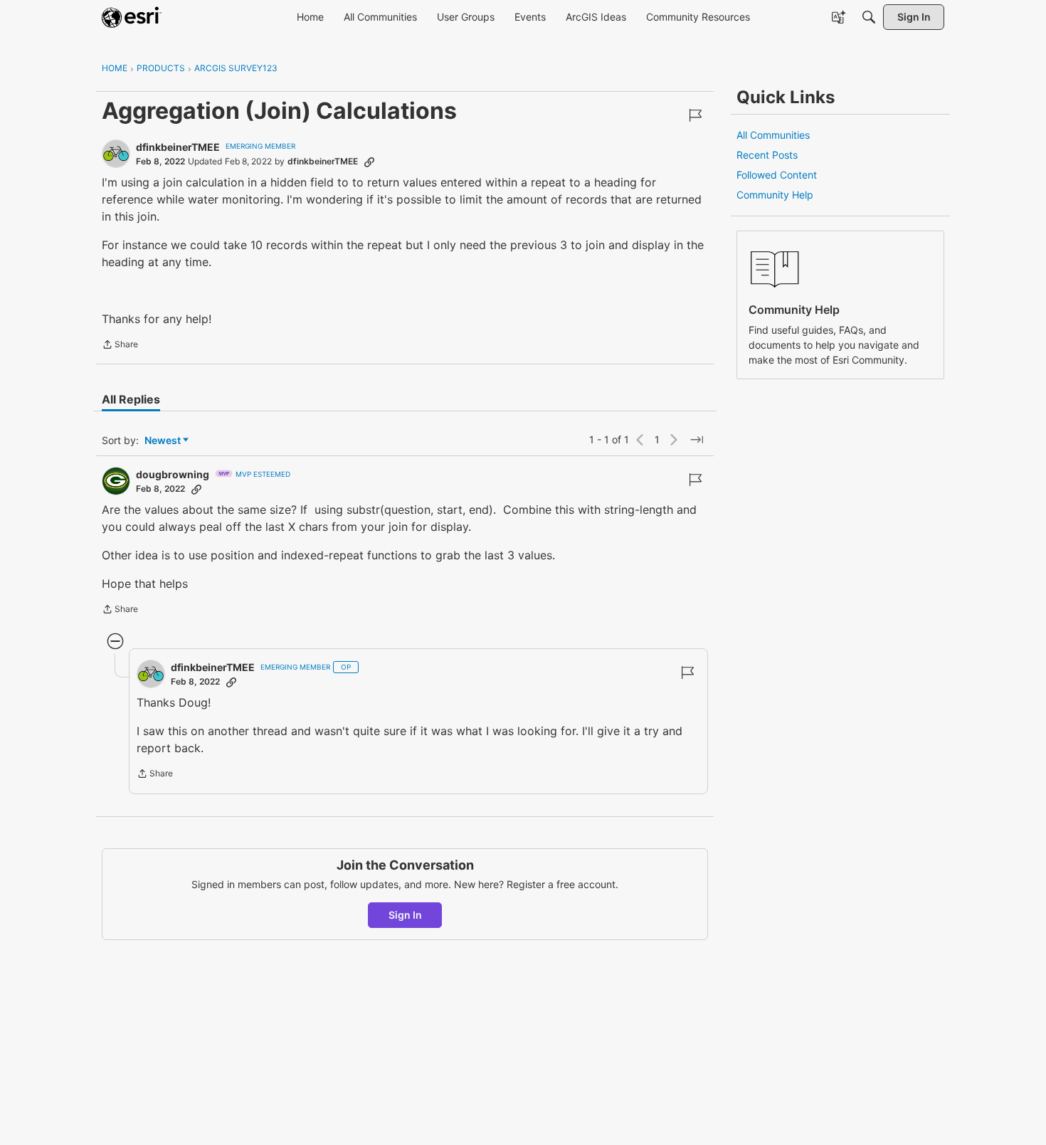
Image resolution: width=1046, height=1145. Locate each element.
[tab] (131, 399)
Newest (162, 441)
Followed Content (776, 175)
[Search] (869, 17)
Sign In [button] (405, 915)
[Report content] (695, 115)
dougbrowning (172, 474)
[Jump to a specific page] (696, 439)
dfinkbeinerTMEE (178, 147)
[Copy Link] (369, 161)
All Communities (773, 135)
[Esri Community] (132, 17)
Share (120, 346)
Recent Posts (767, 155)
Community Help (774, 195)
